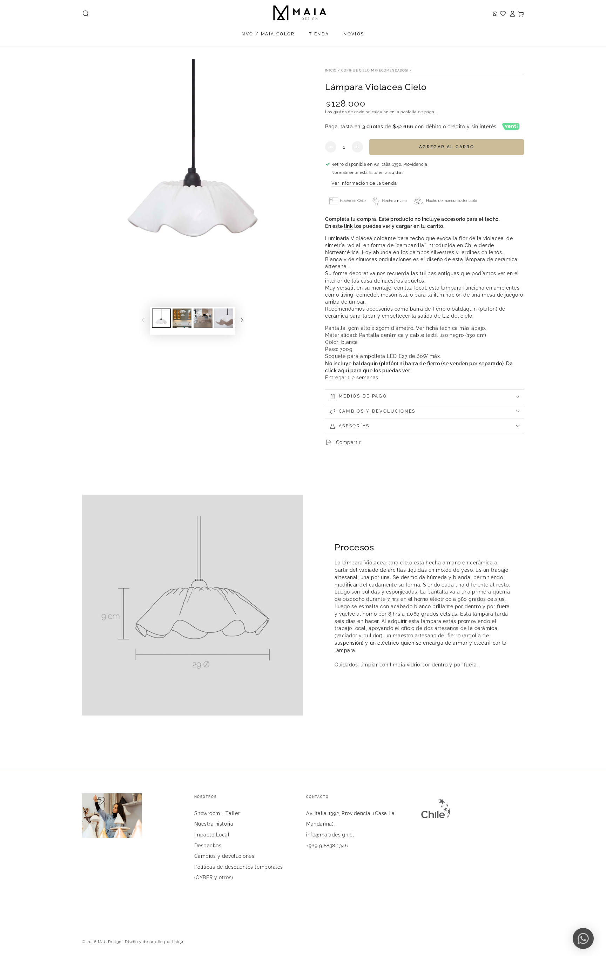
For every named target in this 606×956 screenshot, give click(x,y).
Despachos (208, 845)
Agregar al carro (446, 146)
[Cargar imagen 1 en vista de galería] (161, 318)
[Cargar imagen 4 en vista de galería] (223, 318)
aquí (343, 370)
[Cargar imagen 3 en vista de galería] (203, 318)
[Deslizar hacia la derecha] (242, 321)
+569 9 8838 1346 (327, 845)
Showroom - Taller (217, 813)
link (348, 226)
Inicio (331, 70)
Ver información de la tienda (364, 183)
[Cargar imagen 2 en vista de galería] (182, 318)
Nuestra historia (214, 824)
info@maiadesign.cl (330, 835)
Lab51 (178, 942)
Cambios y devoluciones (224, 856)
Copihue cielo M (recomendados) (375, 70)
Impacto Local (212, 835)
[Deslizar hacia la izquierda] (143, 321)
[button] (86, 14)
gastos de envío (349, 112)
